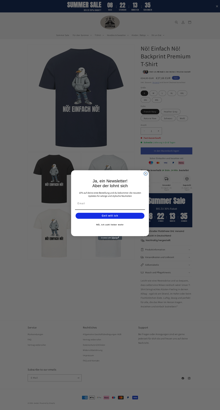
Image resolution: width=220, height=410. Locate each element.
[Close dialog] (145, 173)
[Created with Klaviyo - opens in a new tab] (110, 238)
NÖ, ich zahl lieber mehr (110, 225)
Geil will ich (110, 215)
